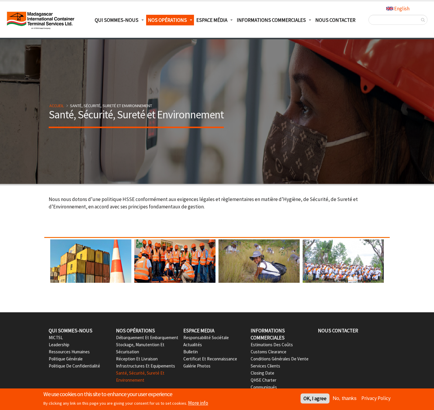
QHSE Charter (263, 380)
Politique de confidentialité (74, 366)
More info (198, 403)
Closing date (262, 373)
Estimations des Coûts (272, 344)
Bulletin (190, 352)
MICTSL (56, 337)
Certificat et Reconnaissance (210, 359)
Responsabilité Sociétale (206, 337)
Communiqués (264, 387)
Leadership (59, 344)
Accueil (56, 105)
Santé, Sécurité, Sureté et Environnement (140, 376)
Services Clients (265, 366)
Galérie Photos (197, 366)
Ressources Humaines (69, 352)
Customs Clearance (268, 352)
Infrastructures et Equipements (145, 366)
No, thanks (345, 398)
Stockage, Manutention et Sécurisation (140, 348)
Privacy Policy (376, 398)
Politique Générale (66, 359)
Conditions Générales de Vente (280, 359)
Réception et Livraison (137, 359)
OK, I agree (315, 398)
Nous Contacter (335, 20)
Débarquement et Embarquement (147, 337)
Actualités (192, 344)
